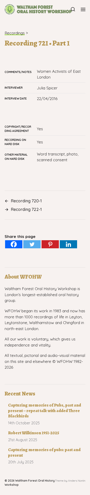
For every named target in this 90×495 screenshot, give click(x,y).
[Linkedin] (68, 244)
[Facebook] (13, 244)
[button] (73, 9)
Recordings (15, 32)
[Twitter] (32, 244)
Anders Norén (76, 480)
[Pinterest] (50, 244)
